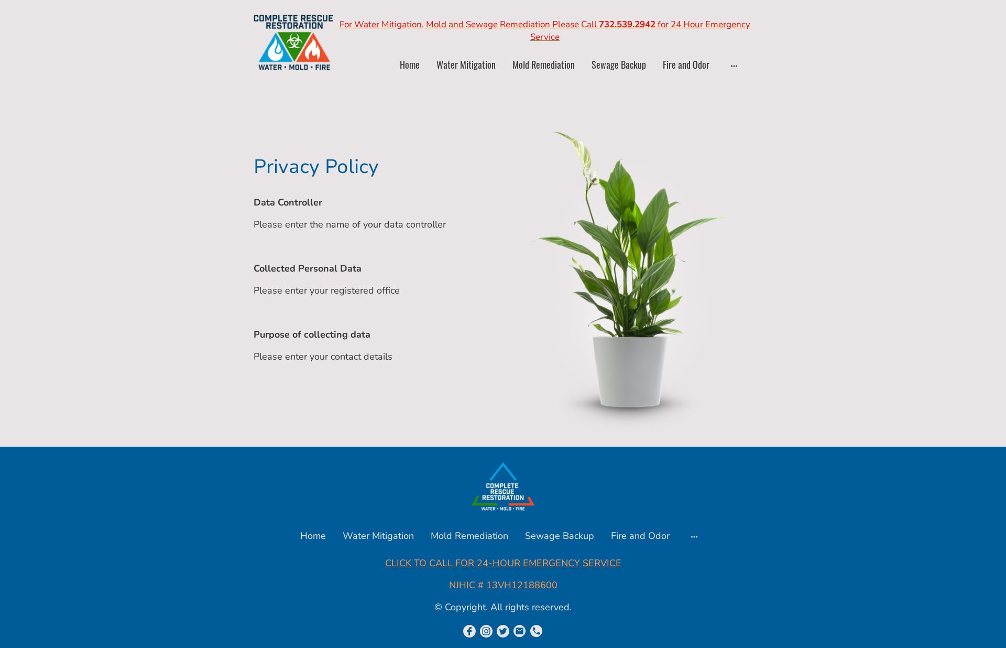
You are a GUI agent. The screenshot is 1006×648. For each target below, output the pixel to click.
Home (410, 64)
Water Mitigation (466, 64)
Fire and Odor (686, 64)
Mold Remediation (543, 64)
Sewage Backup (619, 64)
